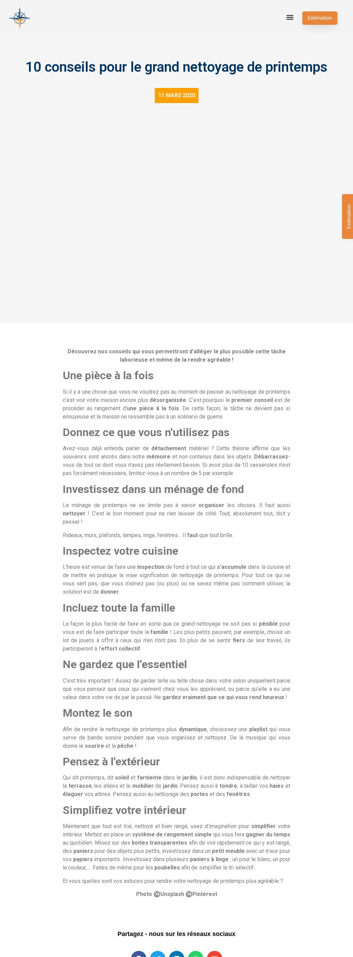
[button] (289, 17)
